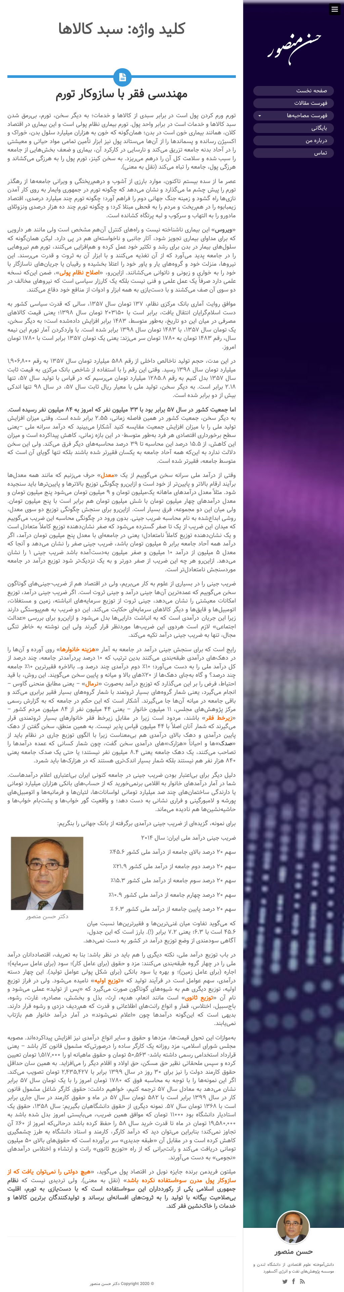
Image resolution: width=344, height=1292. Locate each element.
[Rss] (302, 1282)
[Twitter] (285, 1282)
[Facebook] (293, 1282)
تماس (320, 153)
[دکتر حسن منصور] (293, 65)
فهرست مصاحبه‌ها (307, 115)
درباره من (316, 140)
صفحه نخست (311, 90)
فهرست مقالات (310, 103)
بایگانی (319, 128)
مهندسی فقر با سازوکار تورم (121, 93)
